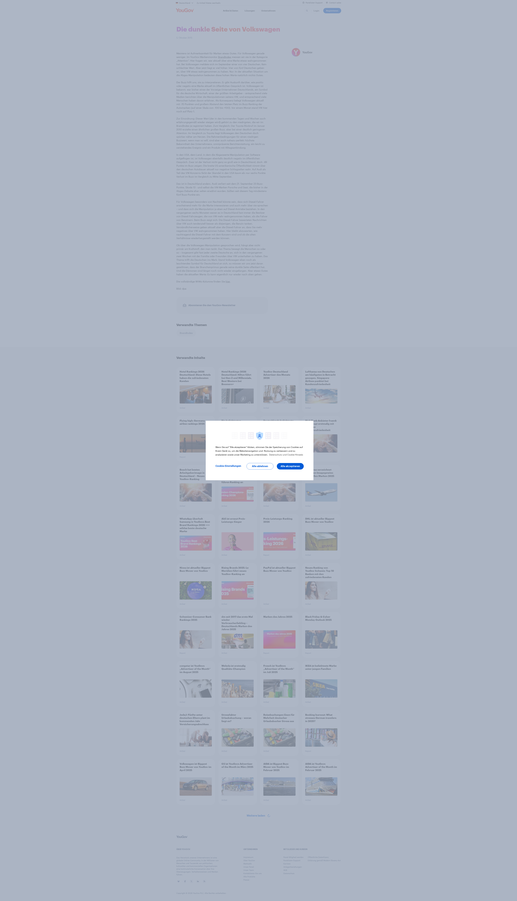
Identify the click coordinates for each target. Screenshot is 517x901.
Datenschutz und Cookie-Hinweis (286, 454)
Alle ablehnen (260, 466)
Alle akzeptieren (290, 466)
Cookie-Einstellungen (228, 466)
